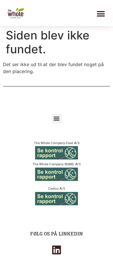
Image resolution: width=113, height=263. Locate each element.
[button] (100, 13)
